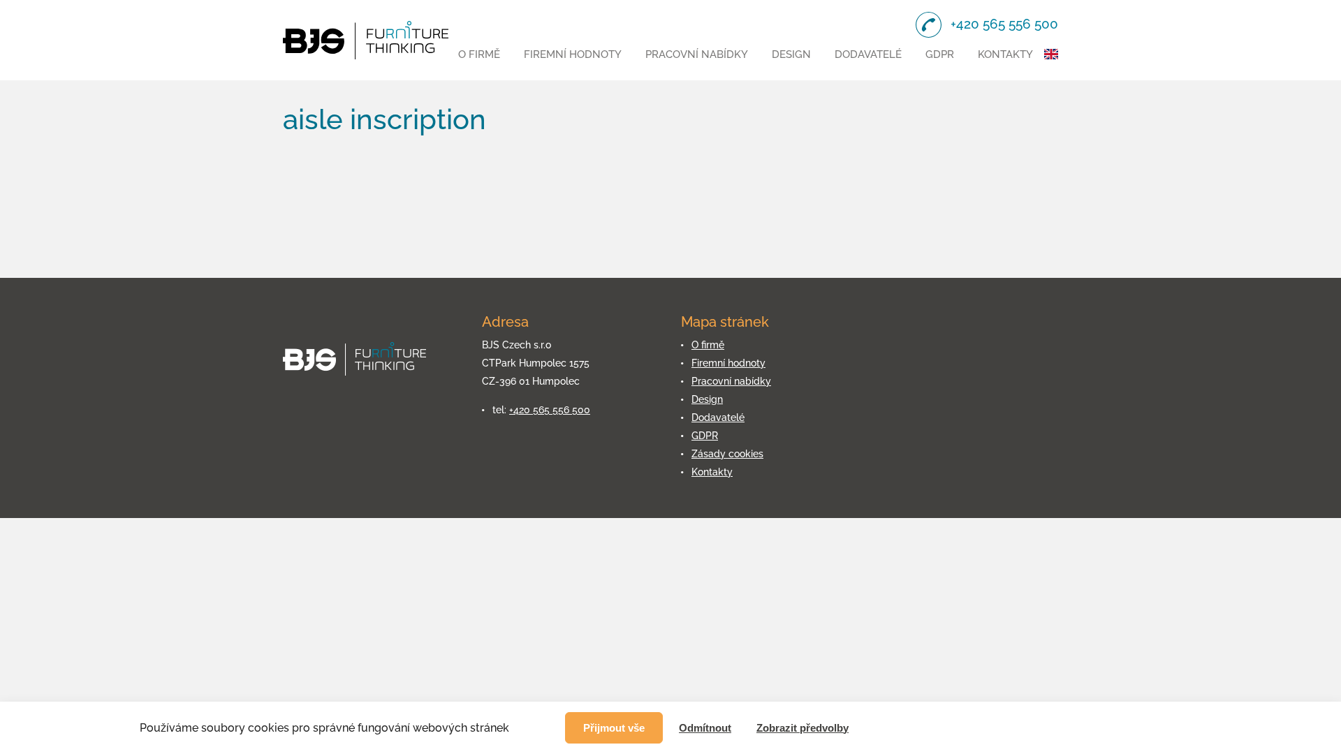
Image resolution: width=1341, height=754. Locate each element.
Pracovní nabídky (696, 54)
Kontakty (1005, 54)
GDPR (939, 54)
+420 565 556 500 (549, 409)
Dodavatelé (868, 54)
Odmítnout (705, 728)
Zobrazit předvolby (802, 728)
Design (791, 54)
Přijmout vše (614, 728)
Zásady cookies (727, 453)
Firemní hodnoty (573, 54)
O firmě (479, 54)
